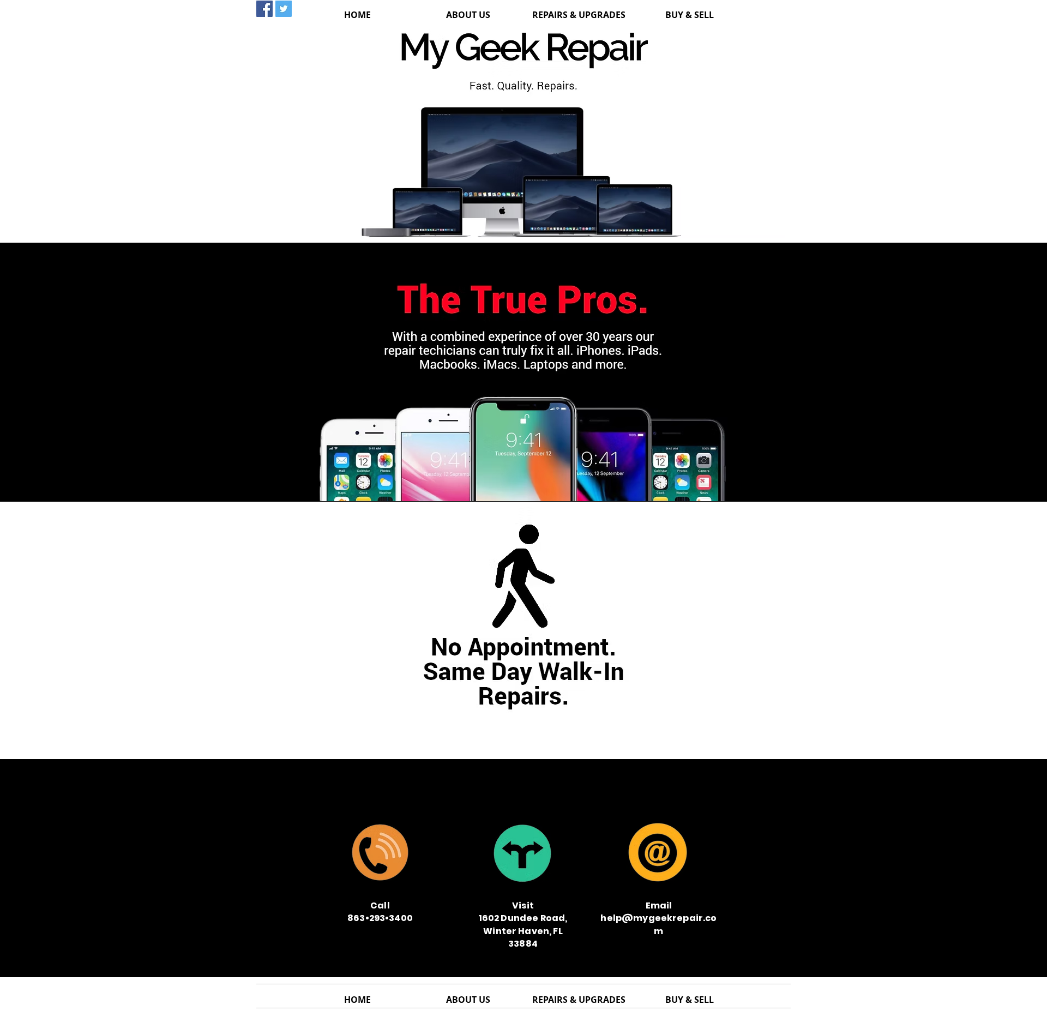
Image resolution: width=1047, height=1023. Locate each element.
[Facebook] (264, 9)
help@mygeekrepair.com (849, 795)
